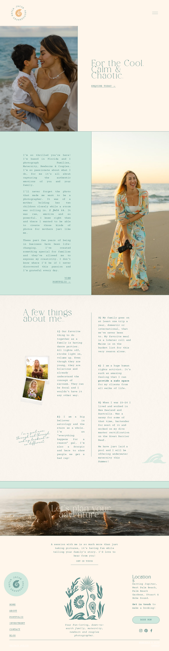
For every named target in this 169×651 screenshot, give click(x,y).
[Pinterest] (146, 630)
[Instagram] (140, 630)
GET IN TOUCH (84, 561)
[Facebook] (151, 630)
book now (146, 620)
